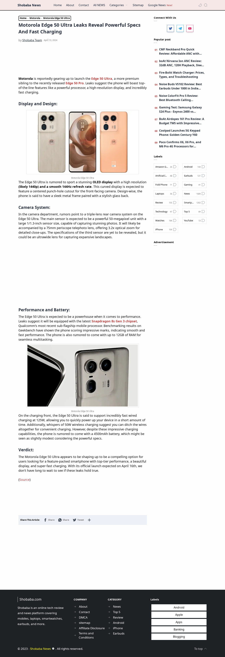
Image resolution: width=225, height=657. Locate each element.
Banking (179, 629)
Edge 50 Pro (75, 83)
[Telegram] (180, 28)
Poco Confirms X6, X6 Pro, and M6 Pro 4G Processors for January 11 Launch (180, 144)
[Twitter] (170, 28)
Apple (179, 615)
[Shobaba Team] (32, 40)
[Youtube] (189, 28)
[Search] (205, 5)
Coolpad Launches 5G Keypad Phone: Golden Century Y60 (179, 133)
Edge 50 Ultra (101, 78)
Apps (179, 622)
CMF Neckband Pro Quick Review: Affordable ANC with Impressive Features (179, 51)
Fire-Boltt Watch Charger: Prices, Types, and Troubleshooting (182, 75)
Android (179, 607)
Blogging (179, 637)
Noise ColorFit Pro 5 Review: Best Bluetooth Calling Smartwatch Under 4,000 (178, 98)
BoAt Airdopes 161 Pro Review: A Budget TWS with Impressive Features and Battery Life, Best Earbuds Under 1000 (181, 121)
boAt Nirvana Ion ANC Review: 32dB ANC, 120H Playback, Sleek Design (181, 63)
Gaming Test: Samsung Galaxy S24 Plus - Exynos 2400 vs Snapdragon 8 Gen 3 (180, 109)
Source (24, 479)
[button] (200, 5)
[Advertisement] (82, 59)
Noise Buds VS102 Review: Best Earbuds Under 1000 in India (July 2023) (180, 86)
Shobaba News (29, 5)
